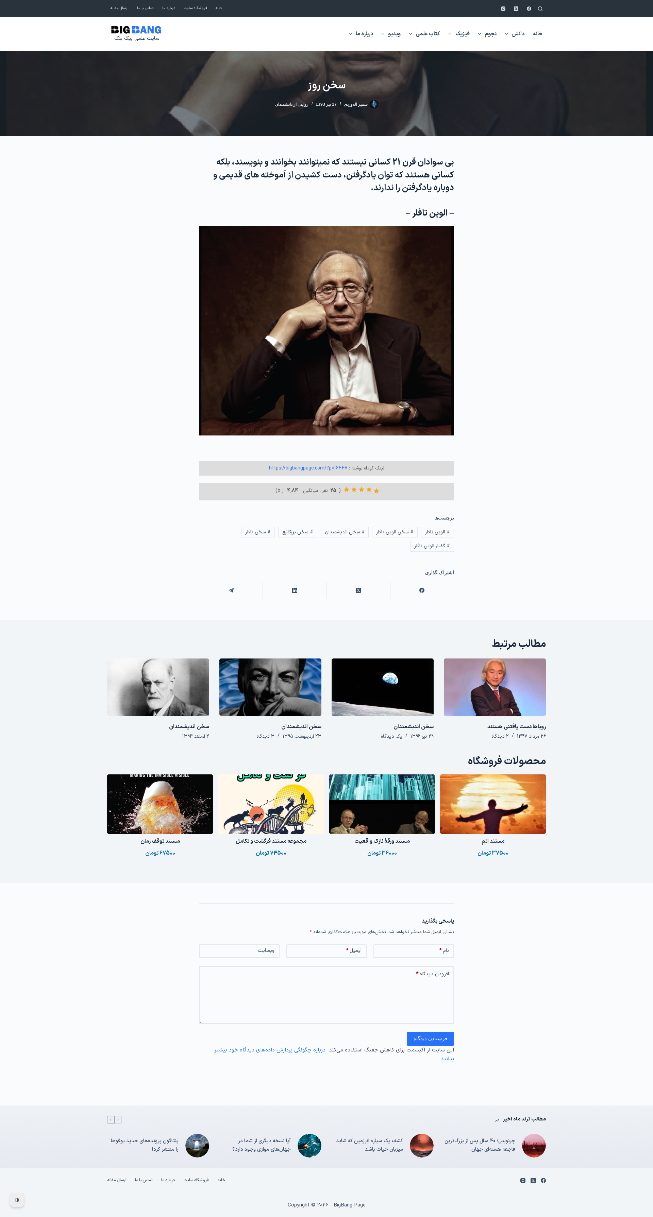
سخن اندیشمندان (345, 532)
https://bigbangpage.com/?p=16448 (308, 468)
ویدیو (394, 34)
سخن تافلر (258, 532)
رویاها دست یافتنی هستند (516, 727)
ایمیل (354, 951)
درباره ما (168, 8)
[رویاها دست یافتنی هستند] (495, 687)
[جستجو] (540, 8)
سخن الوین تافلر (395, 532)
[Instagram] (503, 8)
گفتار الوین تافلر (432, 546)
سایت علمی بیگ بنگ (136, 38)
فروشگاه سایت (195, 8)
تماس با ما (145, 8)
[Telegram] (231, 590)
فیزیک (462, 34)
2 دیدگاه (500, 736)
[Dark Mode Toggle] (17, 1200)
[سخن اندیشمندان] (383, 687)
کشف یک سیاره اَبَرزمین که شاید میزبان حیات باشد (369, 1145)
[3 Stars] (361, 489)
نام (444, 951)
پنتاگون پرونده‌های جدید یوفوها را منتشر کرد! (145, 1145)
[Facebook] (529, 8)
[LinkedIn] (294, 590)
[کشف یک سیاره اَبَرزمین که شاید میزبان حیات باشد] (422, 1146)
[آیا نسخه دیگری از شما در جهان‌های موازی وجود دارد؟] (309, 1146)
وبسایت (266, 951)
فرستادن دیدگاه (430, 1038)
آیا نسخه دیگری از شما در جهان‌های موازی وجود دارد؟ (261, 1145)
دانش (518, 34)
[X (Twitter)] (516, 8)
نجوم (491, 34)
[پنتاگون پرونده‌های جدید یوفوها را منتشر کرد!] (197, 1146)
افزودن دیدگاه (432, 974)
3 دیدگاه (265, 736)
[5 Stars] (346, 489)
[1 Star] (376, 490)
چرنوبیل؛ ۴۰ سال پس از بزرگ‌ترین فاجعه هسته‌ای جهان (480, 1145)
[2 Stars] (369, 489)
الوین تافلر (437, 532)
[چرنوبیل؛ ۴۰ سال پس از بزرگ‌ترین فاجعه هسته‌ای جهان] (534, 1146)
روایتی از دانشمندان (291, 104)
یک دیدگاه (391, 736)
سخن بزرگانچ (297, 532)
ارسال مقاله (120, 8)
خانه (219, 8)
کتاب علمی (428, 34)
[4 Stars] (354, 489)
